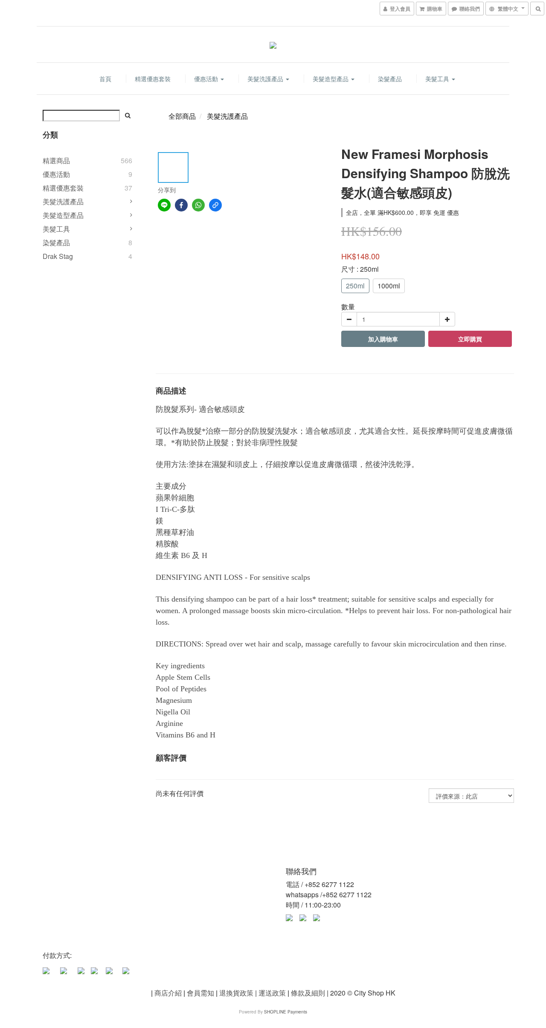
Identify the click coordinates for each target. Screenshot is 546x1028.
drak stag (58, 256)
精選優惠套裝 (153, 78)
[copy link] (215, 205)
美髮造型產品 (331, 78)
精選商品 (56, 160)
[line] (164, 205)
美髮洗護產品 (266, 78)
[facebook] (181, 205)
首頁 (105, 78)
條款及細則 (308, 993)
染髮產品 (390, 78)
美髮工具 (438, 78)
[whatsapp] (198, 205)
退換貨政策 (236, 993)
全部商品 (182, 116)
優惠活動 (207, 78)
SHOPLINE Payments (285, 1012)
